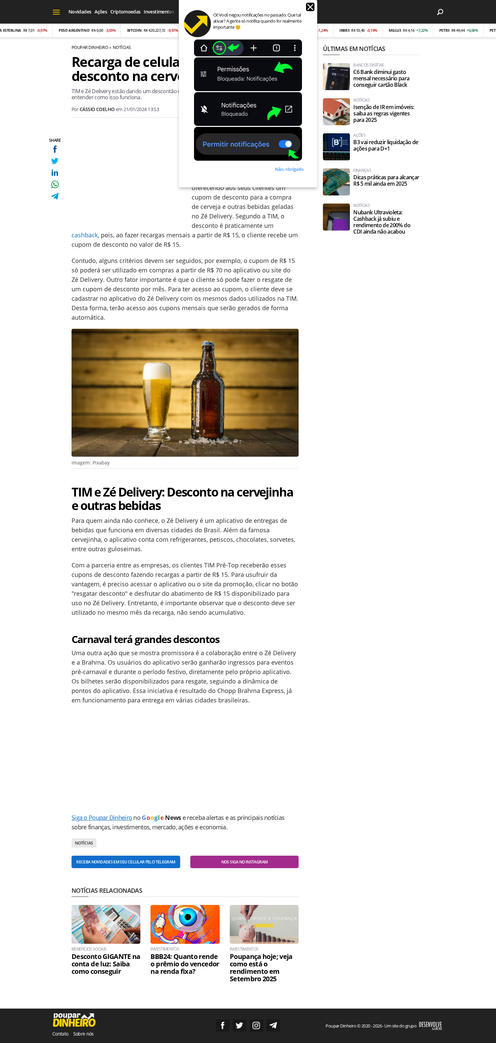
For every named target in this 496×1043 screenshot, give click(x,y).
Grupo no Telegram (273, 1025)
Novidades (79, 11)
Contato (60, 1034)
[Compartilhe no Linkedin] (55, 172)
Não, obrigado (289, 169)
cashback (85, 235)
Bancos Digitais (368, 65)
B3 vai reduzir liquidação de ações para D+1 (385, 145)
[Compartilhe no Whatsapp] (55, 184)
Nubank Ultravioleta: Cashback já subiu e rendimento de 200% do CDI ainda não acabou (381, 222)
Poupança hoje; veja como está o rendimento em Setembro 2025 (261, 968)
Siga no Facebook (222, 1025)
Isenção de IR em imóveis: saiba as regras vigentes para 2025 (383, 113)
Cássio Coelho (97, 109)
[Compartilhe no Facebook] (55, 149)
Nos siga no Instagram (244, 862)
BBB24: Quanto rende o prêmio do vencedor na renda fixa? (184, 964)
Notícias (122, 47)
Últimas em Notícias (354, 49)
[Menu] (56, 12)
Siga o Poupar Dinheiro (102, 817)
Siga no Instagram (256, 1025)
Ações (100, 11)
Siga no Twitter (239, 1025)
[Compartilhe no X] (55, 161)
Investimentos (159, 11)
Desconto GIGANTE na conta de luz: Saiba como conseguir (106, 964)
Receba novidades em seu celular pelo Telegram (125, 862)
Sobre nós (83, 1034)
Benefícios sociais (89, 949)
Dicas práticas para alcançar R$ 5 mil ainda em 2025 (386, 180)
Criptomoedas (125, 11)
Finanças (362, 170)
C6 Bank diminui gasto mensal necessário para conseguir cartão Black (381, 78)
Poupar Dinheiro (90, 47)
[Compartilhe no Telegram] (55, 196)
